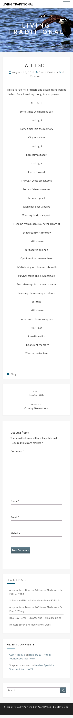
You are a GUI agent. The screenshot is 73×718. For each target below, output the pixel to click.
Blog (13, 374)
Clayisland (63, 706)
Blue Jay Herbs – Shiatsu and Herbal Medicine (35, 617)
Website (15, 533)
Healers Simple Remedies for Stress (30, 624)
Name (15, 501)
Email (15, 517)
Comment (17, 451)
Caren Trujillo (17, 654)
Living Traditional (18, 4)
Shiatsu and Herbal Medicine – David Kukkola (34, 600)
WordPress (44, 706)
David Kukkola (48, 72)
